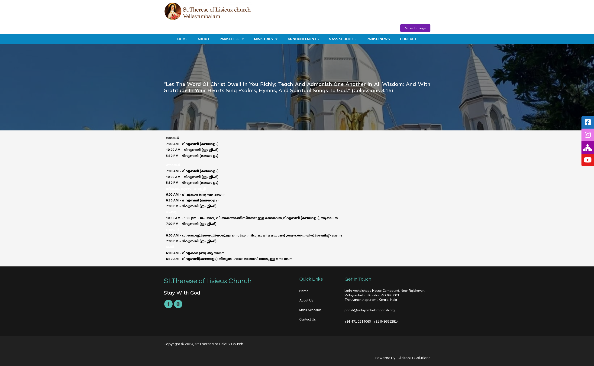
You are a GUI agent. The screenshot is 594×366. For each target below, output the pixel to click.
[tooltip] (587, 122)
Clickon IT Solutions (413, 358)
